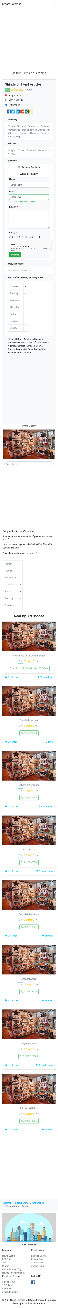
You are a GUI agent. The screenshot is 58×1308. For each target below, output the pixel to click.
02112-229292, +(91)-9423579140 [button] (30, 668)
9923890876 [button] (30, 862)
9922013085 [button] (30, 1121)
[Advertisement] (29, 38)
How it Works (8, 1256)
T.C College (7, 1285)
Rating (13, 232)
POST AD (6, 1259)
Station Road (37, 1266)
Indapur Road (37, 1259)
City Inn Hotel (8, 1281)
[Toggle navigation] (52, 4)
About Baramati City (11, 1269)
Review (13, 207)
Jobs (4, 1262)
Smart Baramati (12, 4)
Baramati (7, 1203)
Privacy (5, 1266)
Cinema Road (37, 1262)
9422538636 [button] (30, 991)
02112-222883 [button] (30, 1056)
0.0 (7, 90)
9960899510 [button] (30, 733)
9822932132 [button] (30, 927)
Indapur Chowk (22, 1203)
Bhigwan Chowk (39, 1256)
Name (12, 179)
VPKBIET (6, 1288)
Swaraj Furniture (10, 1292)
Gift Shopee (38, 1203)
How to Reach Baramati (13, 1272)
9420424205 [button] (30, 797)
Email (12, 191)
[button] (7, 444)
